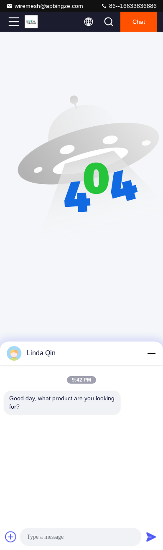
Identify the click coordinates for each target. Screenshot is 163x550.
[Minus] (151, 353)
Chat (138, 21)
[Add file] (11, 536)
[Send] (151, 536)
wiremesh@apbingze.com (49, 6)
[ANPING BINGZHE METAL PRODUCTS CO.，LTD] (41, 22)
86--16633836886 (132, 6)
